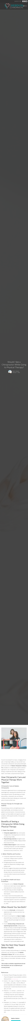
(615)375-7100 (18, 1)
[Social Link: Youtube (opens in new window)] (26, 1)
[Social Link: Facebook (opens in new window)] (23, 1)
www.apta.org (14, 979)
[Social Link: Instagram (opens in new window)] (25, 1)
